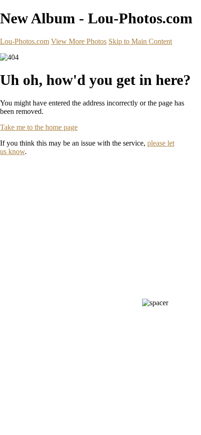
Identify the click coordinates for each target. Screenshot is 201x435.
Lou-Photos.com (24, 41)
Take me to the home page (39, 127)
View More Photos (79, 41)
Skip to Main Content (140, 41)
